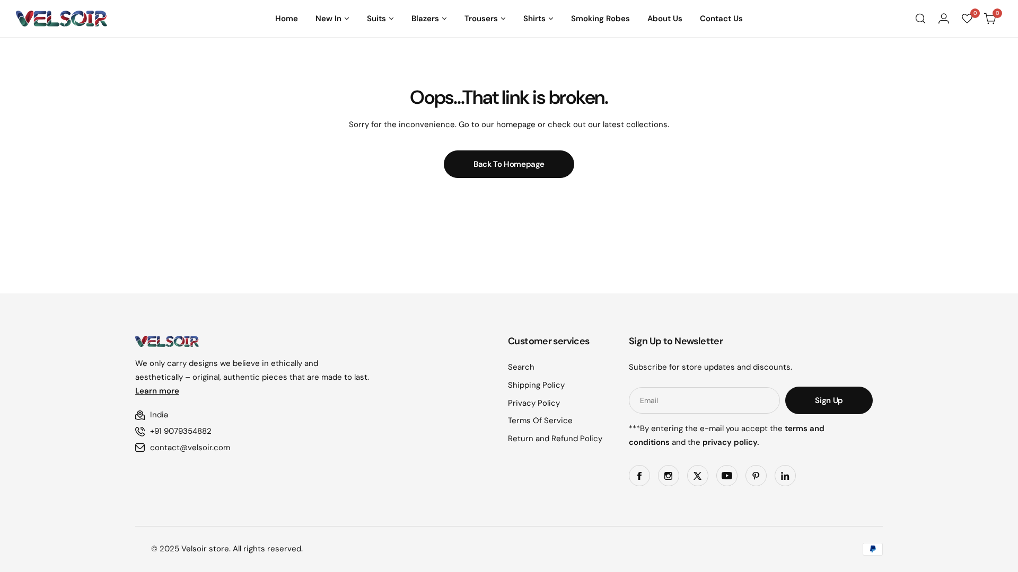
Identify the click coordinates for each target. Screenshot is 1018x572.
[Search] (920, 18)
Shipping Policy (536, 385)
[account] (943, 18)
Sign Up (829, 400)
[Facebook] (639, 475)
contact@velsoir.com (190, 447)
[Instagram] (668, 475)
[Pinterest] (756, 475)
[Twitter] (697, 475)
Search (521, 367)
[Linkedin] (785, 475)
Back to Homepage (509, 164)
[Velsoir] (61, 19)
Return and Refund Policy (555, 438)
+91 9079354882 (181, 431)
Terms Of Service (540, 420)
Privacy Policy (534, 403)
